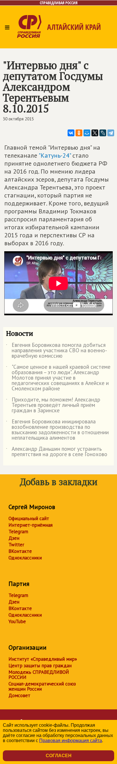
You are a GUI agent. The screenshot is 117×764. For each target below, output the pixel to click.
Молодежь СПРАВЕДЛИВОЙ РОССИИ (39, 675)
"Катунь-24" (55, 155)
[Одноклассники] (79, 132)
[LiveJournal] (102, 132)
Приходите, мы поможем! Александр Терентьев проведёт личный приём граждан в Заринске (53, 405)
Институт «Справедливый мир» (43, 659)
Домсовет (19, 695)
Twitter (16, 544)
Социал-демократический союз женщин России (42, 686)
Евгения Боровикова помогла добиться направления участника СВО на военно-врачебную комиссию (56, 350)
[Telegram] (110, 132)
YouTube (17, 621)
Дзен (14, 538)
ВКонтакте (20, 551)
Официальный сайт (29, 518)
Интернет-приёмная (31, 525)
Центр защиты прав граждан (40, 665)
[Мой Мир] (86, 132)
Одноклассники (25, 557)
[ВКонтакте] (71, 132)
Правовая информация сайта (70, 740)
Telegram (18, 531)
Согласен (59, 755)
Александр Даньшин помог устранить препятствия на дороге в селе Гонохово (56, 452)
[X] (94, 132)
